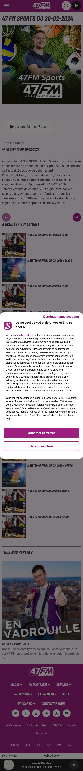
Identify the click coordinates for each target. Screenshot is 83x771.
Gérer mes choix (41, 446)
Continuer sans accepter (61, 316)
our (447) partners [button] (23, 334)
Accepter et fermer (41, 432)
